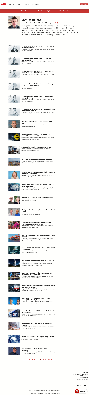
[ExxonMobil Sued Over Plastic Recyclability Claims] (14, 326)
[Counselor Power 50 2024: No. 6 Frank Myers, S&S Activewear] (14, 99)
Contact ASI (84, 372)
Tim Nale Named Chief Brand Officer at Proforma (35, 349)
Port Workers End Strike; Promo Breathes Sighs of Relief (38, 236)
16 (37, 360)
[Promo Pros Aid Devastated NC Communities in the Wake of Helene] (14, 288)
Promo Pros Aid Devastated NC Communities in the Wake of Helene (38, 286)
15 (35, 360)
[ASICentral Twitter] (80, 385)
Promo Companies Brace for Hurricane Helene (37, 336)
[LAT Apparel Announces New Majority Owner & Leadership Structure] (14, 175)
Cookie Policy (47, 393)
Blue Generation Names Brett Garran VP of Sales (36, 122)
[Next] (54, 360)
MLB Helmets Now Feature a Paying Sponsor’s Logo (37, 261)
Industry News (35, 4)
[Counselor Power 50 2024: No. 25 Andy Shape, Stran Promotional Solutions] (14, 74)
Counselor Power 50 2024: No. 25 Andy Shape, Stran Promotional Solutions (37, 72)
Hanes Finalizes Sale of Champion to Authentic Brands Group (38, 311)
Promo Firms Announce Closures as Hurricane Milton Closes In (37, 185)
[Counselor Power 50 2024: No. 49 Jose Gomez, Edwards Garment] (14, 49)
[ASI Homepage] (3, 3)
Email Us (86, 381)
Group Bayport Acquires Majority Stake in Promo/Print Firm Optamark (36, 299)
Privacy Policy (40, 393)
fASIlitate (60, 11)
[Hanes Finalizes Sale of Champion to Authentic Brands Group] (14, 313)
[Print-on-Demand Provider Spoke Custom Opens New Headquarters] (14, 276)
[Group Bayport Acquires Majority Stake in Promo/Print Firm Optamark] (14, 301)
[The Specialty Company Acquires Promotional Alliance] (14, 212)
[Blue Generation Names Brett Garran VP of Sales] (14, 124)
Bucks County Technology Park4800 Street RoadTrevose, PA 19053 (80, 376)
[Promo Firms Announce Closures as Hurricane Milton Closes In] (14, 187)
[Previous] (24, 360)
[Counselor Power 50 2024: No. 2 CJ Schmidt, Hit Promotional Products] (14, 112)
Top (59, 393)
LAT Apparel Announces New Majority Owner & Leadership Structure (38, 173)
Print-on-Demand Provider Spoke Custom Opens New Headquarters (36, 274)
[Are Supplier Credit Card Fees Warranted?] (14, 150)
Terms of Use (32, 393)
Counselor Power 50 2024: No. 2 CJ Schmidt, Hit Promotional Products (38, 110)
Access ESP (25, 4)
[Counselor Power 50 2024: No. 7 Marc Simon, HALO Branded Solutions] (14, 86)
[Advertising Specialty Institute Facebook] (78, 385)
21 (51, 360)
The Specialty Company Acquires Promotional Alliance (38, 210)
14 (32, 360)
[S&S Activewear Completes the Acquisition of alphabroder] (14, 250)
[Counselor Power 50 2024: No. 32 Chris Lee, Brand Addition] (14, 61)
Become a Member (14, 4)
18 (43, 360)
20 (49, 360)
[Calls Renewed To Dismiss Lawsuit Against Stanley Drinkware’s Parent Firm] (14, 225)
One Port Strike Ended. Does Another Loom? (36, 160)
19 (46, 360)
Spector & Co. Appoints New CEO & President (37, 197)
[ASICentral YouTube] (82, 385)
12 (26, 360)
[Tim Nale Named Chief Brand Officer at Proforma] (14, 351)
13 (29, 360)
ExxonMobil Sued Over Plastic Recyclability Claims (36, 324)
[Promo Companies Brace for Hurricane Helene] (14, 339)
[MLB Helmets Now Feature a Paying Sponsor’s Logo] (14, 263)
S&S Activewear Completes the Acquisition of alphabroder (38, 248)
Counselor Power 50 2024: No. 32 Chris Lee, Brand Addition (36, 59)
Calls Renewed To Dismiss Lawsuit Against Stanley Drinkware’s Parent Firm (36, 223)
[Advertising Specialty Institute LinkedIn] (85, 385)
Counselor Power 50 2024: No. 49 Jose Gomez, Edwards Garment (37, 47)
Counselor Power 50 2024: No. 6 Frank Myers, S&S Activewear (37, 97)
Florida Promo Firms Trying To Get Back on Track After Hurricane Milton (36, 135)
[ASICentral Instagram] (87, 385)
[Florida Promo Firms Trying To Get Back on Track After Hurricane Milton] (14, 137)
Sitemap (54, 393)
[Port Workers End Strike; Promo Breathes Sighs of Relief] (14, 238)
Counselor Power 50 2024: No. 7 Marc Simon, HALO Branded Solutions (37, 84)
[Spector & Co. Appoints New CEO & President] (14, 200)
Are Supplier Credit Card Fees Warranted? (36, 147)
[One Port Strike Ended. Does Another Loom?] (14, 162)
